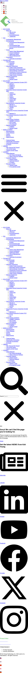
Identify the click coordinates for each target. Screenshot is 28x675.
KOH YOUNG (6, 29)
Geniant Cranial (13, 79)
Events (8, 134)
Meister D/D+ (13, 106)
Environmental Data (14, 45)
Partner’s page (13, 165)
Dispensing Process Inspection (18, 72)
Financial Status (10, 140)
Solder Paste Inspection (16, 67)
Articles (8, 135)
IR (3, 138)
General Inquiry (13, 159)
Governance (9, 57)
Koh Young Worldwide (15, 155)
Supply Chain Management (16, 51)
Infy (10, 118)
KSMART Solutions (14, 121)
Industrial (11, 63)
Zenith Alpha (12, 98)
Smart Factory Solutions (15, 75)
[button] (14, 197)
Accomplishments (14, 35)
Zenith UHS (12, 94)
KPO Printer (12, 122)
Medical (11, 64)
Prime (11, 109)
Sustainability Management (13, 39)
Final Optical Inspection (15, 73)
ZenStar (11, 107)
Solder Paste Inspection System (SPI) (16, 82)
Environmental (10, 41)
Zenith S (11, 101)
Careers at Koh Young (12, 150)
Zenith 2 (11, 92)
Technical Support (14, 161)
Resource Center (10, 164)
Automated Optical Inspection (17, 69)
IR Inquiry (8, 144)
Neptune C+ (12, 113)
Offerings (12, 33)
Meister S (12, 104)
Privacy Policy (4, 638)
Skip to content (4, 0)
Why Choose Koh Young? (13, 147)
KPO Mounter (13, 124)
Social (8, 50)
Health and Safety (14, 54)
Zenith (11, 95)
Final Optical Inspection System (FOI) (16, 115)
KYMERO (11, 78)
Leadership (12, 36)
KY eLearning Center (14, 167)
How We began (10, 61)
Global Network (10, 153)
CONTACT (5, 152)
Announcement (10, 131)
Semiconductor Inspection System (15, 103)
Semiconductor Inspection (16, 70)
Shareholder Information (12, 141)
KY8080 (11, 88)
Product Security (5, 647)
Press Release (10, 132)
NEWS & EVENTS (7, 129)
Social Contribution (14, 53)
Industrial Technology (12, 66)
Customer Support (11, 158)
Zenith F (11, 97)
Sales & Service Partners (16, 156)
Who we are (12, 32)
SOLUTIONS (6, 81)
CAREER (5, 146)
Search (2, 396)
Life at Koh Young (11, 149)
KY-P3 (11, 116)
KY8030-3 (12, 85)
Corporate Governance (15, 58)
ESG (4, 38)
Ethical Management (14, 55)
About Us (8, 30)
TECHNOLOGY (7, 60)
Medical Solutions (11, 125)
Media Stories (10, 137)
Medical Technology (11, 76)
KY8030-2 (12, 87)
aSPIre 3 (11, 84)
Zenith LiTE (12, 100)
